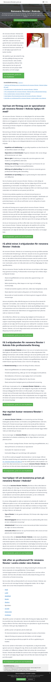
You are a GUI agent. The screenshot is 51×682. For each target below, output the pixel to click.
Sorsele (7, 608)
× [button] (49, 673)
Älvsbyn (7, 602)
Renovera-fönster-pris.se (12, 2)
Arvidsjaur (8, 615)
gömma (20, 82)
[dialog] (25, 677)
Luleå (6, 593)
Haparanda (8, 612)
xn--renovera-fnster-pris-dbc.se (12, 461)
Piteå (6, 589)
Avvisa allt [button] (30, 679)
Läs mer (38, 676)
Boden (7, 599)
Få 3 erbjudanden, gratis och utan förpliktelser (25, 20)
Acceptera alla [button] (21, 679)
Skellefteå (8, 596)
